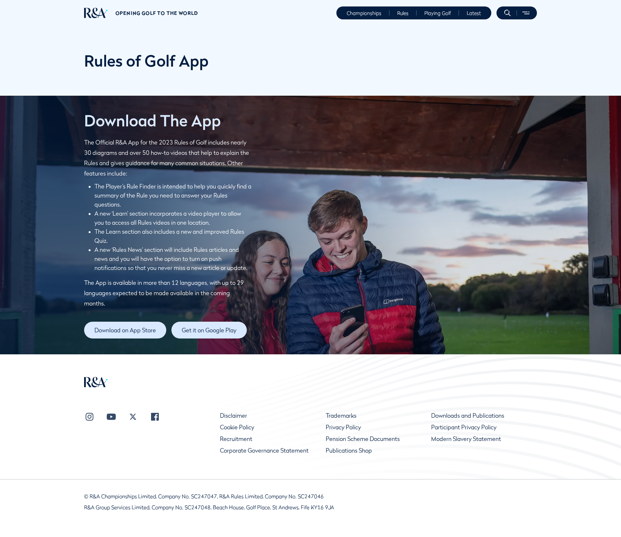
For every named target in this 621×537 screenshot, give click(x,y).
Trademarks (341, 415)
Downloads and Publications (467, 415)
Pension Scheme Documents (363, 438)
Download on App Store (125, 330)
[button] (507, 13)
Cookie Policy (237, 427)
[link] (125, 330)
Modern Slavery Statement (466, 438)
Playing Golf (437, 13)
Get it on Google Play (209, 330)
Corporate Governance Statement (264, 450)
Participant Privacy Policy (463, 427)
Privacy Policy (343, 427)
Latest (474, 13)
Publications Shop (349, 450)
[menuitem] (96, 13)
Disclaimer (233, 415)
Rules (403, 13)
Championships (364, 13)
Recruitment (236, 438)
